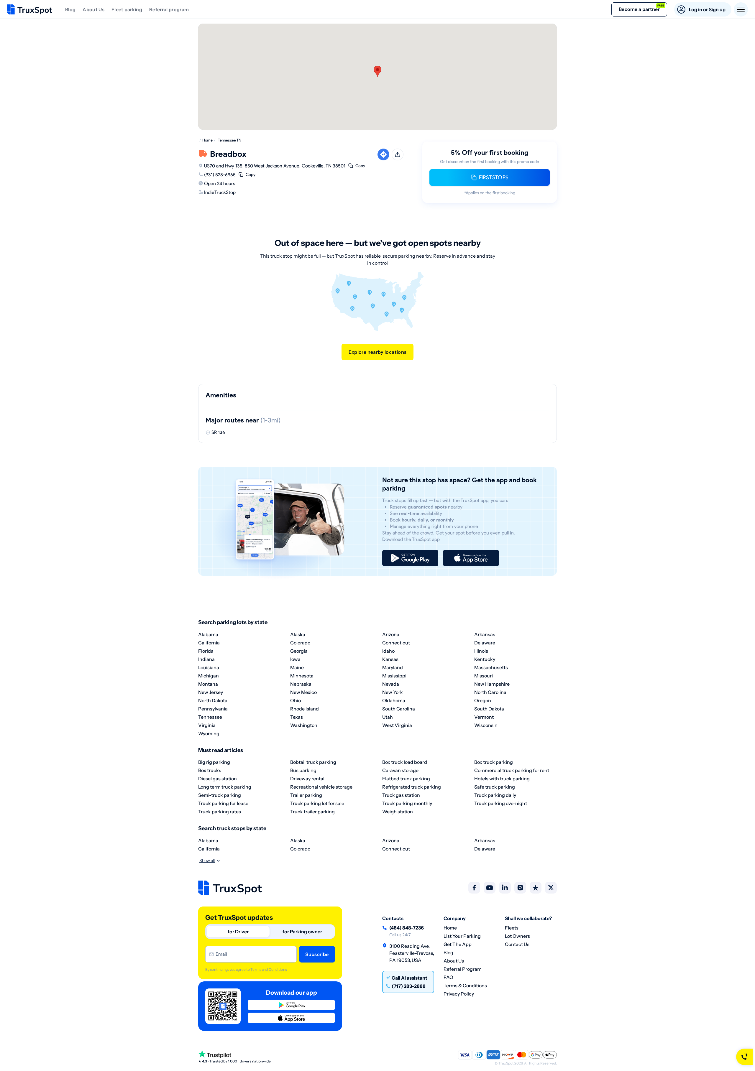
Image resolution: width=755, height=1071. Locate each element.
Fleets (511, 928)
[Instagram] (520, 888)
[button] (377, 71)
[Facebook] (474, 888)
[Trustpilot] (535, 888)
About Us (93, 9)
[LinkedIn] (505, 888)
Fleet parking (126, 9)
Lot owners (517, 936)
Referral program (169, 9)
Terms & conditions (465, 985)
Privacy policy (459, 994)
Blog (70, 9)
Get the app (458, 944)
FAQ (448, 977)
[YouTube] (489, 888)
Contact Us (517, 944)
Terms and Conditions (268, 969)
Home (450, 928)
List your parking (462, 936)
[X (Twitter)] (551, 888)
